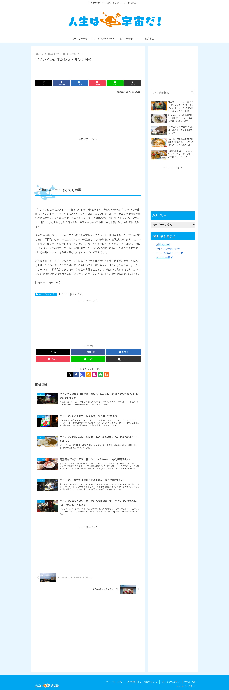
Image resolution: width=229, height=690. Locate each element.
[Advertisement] (88, 70)
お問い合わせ (163, 244)
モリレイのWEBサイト (168, 253)
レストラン (77, 294)
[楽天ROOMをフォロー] (94, 374)
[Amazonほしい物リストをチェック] (88, 374)
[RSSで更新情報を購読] (106, 374)
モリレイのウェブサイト (171, 682)
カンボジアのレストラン (47, 294)
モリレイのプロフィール (148, 682)
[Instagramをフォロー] (82, 374)
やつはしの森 (163, 257)
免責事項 (131, 682)
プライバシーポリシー (168, 248)
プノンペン (65, 294)
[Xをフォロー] (70, 374)
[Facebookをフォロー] (76, 374)
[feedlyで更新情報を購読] (100, 374)
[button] (132, 83)
